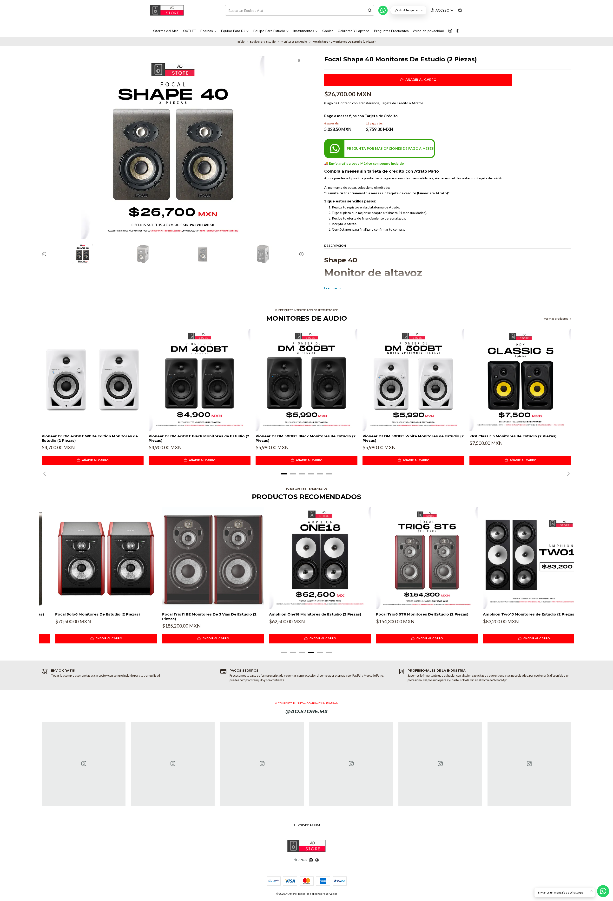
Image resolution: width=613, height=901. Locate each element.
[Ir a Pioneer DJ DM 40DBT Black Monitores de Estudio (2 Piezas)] (199, 380)
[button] (284, 474)
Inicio (240, 41)
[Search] (370, 10)
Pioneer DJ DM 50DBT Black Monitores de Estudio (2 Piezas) (306, 438)
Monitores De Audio (294, 41)
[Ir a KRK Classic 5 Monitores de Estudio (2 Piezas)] (520, 380)
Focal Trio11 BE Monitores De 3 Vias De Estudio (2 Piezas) (196, 616)
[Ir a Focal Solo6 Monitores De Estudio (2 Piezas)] (93, 558)
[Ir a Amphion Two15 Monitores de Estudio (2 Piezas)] (520, 558)
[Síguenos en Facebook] (457, 31)
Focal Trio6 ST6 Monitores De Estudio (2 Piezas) (409, 614)
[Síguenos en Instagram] (450, 31)
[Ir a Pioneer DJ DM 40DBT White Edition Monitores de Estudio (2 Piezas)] (93, 380)
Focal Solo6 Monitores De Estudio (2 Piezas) (84, 614)
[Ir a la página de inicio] (167, 10)
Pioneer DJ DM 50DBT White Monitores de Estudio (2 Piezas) (413, 438)
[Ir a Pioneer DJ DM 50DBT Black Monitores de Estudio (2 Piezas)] (306, 380)
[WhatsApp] (383, 10)
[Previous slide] (45, 254)
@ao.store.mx (306, 711)
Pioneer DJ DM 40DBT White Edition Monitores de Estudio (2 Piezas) (90, 438)
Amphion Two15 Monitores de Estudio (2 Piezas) (515, 614)
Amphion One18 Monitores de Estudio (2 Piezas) (302, 614)
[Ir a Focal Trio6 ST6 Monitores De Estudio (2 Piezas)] (413, 558)
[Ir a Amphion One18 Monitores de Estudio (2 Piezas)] (306, 558)
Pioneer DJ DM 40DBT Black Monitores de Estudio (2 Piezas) (199, 438)
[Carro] (460, 10)
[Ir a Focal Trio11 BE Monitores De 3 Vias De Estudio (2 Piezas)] (199, 558)
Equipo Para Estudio (263, 41)
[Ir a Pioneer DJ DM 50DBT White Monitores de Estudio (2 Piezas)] (413, 380)
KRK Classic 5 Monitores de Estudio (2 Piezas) (512, 436)
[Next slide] (300, 254)
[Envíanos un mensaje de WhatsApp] (603, 891)
